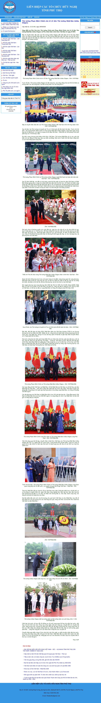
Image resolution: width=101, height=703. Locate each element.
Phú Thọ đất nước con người (11, 90)
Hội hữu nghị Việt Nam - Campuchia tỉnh (9, 51)
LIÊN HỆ (30, 17)
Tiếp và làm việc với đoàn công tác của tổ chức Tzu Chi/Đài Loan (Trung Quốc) (47, 657)
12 (90, 69)
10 (84, 69)
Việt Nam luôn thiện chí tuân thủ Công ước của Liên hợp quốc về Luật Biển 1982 (47, 666)
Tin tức (5, 80)
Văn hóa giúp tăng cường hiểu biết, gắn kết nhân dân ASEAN (41, 660)
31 (95, 64)
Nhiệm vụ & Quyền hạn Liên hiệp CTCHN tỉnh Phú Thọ (10, 27)
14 (95, 69)
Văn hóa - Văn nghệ (8, 75)
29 (90, 64)
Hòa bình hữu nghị (8, 70)
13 (92, 69)
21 (95, 71)
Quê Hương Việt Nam (9, 73)
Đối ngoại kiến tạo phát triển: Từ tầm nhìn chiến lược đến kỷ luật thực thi (45, 674)
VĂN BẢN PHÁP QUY (20, 17)
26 (81, 64)
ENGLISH (36, 17)
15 (98, 69)
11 (87, 69)
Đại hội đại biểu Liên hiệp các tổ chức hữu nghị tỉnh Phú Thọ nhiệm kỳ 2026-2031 (47, 663)
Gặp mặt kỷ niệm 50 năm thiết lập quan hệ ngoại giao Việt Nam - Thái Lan (45, 654)
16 (81, 71)
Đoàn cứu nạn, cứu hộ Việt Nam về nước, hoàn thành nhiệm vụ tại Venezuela (46, 671)
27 (84, 64)
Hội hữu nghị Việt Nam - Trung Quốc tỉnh (9, 43)
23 (81, 74)
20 (92, 71)
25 (87, 74)
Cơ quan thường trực (9, 31)
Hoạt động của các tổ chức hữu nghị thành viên (10, 87)
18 (87, 71)
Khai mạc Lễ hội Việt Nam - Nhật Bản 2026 (36, 669)
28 (87, 64)
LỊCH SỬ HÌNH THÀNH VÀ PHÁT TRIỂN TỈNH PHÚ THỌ (10, 23)
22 (98, 71)
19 (90, 71)
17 (84, 71)
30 (92, 64)
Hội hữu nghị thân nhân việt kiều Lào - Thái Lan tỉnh (10, 59)
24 (84, 74)
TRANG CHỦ (8, 17)
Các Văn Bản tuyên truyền (10, 78)
